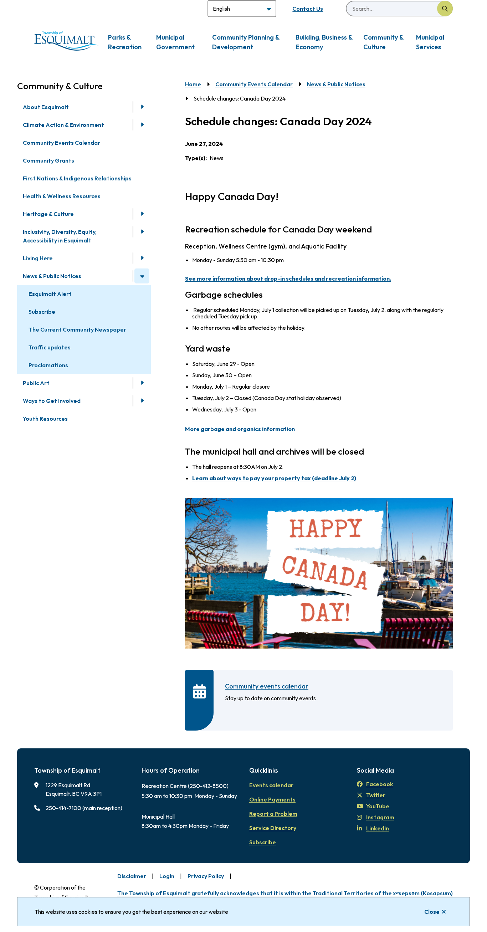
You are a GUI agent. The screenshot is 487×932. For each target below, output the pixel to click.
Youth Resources (45, 418)
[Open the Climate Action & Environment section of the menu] (141, 124)
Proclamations (48, 365)
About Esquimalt (46, 107)
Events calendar (271, 785)
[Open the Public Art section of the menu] (141, 382)
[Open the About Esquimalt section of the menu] (141, 106)
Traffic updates (50, 347)
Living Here (38, 258)
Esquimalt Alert (50, 293)
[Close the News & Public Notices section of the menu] (141, 275)
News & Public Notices (52, 276)
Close (432, 911)
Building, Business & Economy (324, 42)
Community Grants (48, 160)
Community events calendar (266, 686)
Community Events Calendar (61, 142)
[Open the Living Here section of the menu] (141, 258)
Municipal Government (175, 42)
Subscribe (42, 311)
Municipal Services (430, 42)
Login (166, 876)
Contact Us (307, 8)
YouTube (377, 806)
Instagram (380, 817)
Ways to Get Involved (52, 400)
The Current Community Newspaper (77, 329)
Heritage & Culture (48, 213)
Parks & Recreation (125, 42)
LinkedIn (377, 828)
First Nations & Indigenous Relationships (77, 178)
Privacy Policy (206, 876)
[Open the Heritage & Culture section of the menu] (141, 213)
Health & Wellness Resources (62, 196)
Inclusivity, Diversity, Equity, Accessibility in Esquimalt (60, 236)
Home (193, 84)
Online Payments (272, 799)
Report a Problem (273, 813)
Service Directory (272, 827)
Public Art (36, 382)
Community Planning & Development (245, 42)
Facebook (379, 784)
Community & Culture (383, 42)
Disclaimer (131, 876)
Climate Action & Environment (63, 124)
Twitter (375, 795)
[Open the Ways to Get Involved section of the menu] (141, 400)
